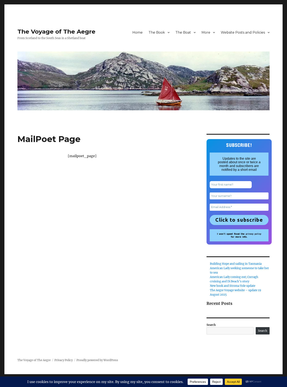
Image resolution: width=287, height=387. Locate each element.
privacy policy (253, 233)
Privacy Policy (63, 360)
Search (211, 325)
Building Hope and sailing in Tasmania (236, 264)
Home (137, 32)
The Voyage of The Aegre (56, 31)
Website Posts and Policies (243, 32)
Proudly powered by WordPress (97, 360)
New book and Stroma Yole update (232, 286)
